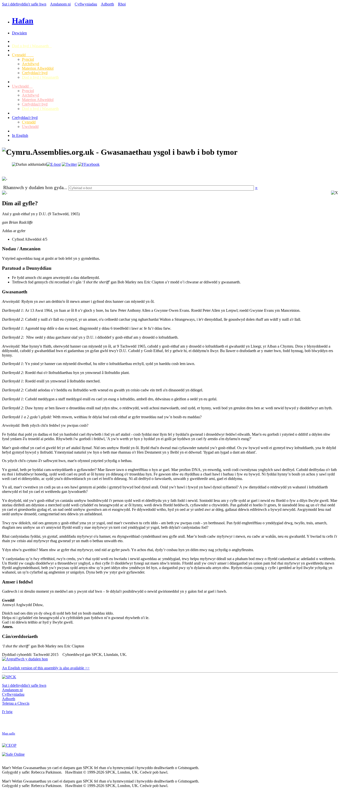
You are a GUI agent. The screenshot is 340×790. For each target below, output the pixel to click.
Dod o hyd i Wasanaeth (32, 46)
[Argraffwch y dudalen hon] (25, 659)
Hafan (22, 20)
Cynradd (23, 55)
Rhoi (122, 4)
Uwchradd (22, 86)
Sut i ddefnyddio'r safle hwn (24, 4)
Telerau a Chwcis (15, 703)
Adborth (107, 4)
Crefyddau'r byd (35, 73)
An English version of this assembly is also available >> (46, 668)
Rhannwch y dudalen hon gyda (33, 187)
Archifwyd (30, 64)
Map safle (8, 733)
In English (20, 135)
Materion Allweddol (38, 68)
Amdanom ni (60, 4)
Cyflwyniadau (86, 4)
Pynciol (28, 59)
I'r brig (7, 712)
